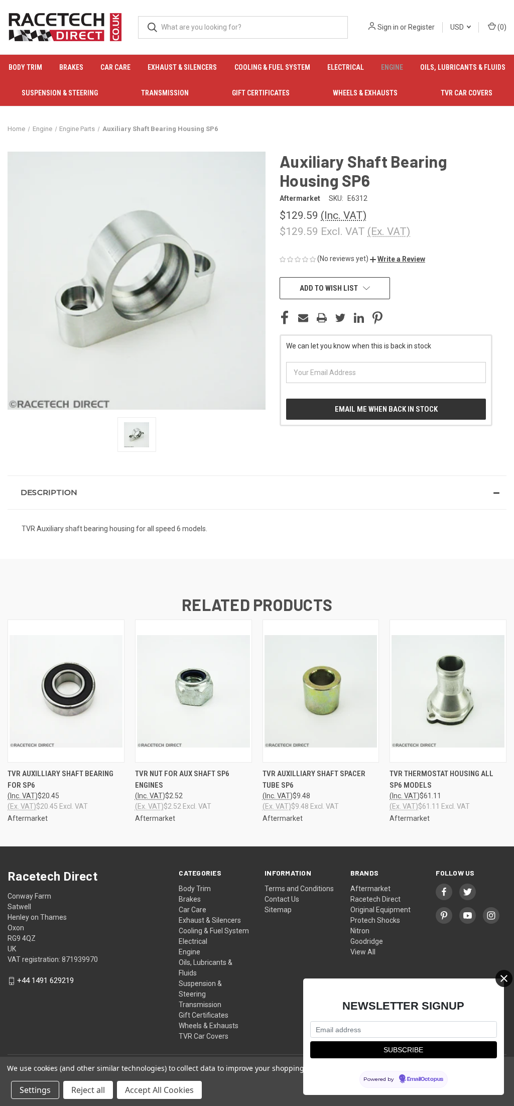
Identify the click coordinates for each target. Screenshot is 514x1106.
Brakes (71, 67)
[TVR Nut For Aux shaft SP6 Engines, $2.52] (193, 691)
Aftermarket (370, 889)
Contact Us (282, 899)
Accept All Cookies (159, 1089)
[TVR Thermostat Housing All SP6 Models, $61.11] (448, 691)
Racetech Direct (375, 899)
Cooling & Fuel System (272, 67)
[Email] (303, 318)
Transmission (165, 93)
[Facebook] (285, 318)
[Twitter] (340, 318)
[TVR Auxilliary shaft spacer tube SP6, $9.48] (321, 691)
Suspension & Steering (60, 93)
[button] (397, 259)
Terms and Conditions (299, 889)
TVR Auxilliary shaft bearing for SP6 (60, 779)
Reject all (88, 1089)
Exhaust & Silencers (182, 67)
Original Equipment (380, 910)
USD (457, 27)
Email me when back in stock (386, 409)
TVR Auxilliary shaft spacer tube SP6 (314, 779)
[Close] (503, 978)
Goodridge (366, 941)
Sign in (388, 27)
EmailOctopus (425, 1079)
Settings (35, 1089)
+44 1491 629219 (45, 980)
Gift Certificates (261, 93)
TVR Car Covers (466, 93)
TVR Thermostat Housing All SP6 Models (441, 779)
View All (362, 952)
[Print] (322, 318)
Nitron (359, 931)
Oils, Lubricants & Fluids (462, 67)
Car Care (115, 67)
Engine (392, 67)
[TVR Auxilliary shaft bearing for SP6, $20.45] (66, 691)
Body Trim (25, 67)
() (501, 27)
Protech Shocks (375, 920)
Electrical (345, 67)
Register (421, 27)
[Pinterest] (377, 318)
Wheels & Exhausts (365, 93)
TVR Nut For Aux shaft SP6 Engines (182, 779)
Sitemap (278, 910)
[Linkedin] (359, 318)
